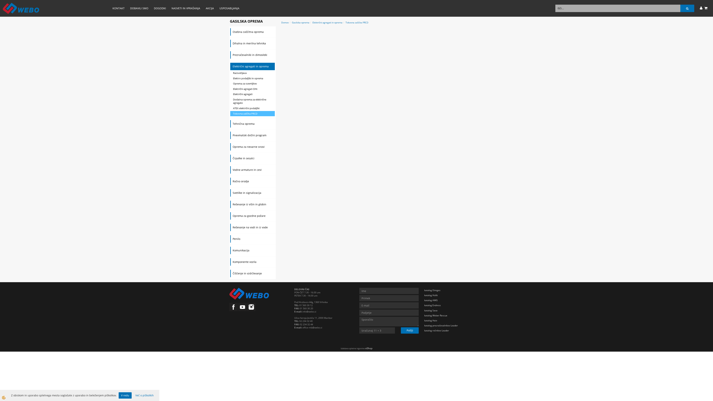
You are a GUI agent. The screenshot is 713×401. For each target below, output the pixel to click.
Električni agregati (243, 94)
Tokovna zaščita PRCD (245, 113)
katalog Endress (432, 305)
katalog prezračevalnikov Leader (441, 325)
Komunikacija (241, 250)
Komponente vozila (244, 262)
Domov (285, 22)
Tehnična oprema (244, 123)
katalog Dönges (432, 290)
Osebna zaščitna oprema (248, 32)
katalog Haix (430, 320)
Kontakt (119, 8)
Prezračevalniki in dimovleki (250, 55)
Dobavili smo (139, 8)
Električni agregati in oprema (251, 66)
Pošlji (410, 330)
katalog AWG (431, 300)
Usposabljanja (229, 8)
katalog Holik (431, 295)
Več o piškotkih (144, 395)
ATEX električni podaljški (246, 108)
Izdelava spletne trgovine (353, 348)
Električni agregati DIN (245, 89)
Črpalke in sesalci (243, 158)
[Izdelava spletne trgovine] (368, 348)
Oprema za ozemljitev (245, 83)
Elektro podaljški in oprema (248, 78)
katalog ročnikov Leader (436, 330)
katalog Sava (430, 310)
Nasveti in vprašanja (186, 8)
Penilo (236, 239)
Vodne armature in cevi (247, 170)
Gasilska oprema (300, 22)
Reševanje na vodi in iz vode (250, 227)
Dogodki (160, 8)
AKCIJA (210, 8)
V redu (125, 395)
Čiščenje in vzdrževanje (247, 273)
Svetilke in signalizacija (247, 193)
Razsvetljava (240, 73)
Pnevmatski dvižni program (249, 135)
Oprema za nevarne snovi (249, 147)
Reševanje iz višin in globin (249, 204)
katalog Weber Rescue (435, 315)
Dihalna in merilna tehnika (249, 43)
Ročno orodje (241, 181)
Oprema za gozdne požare (249, 216)
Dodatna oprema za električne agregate (249, 101)
